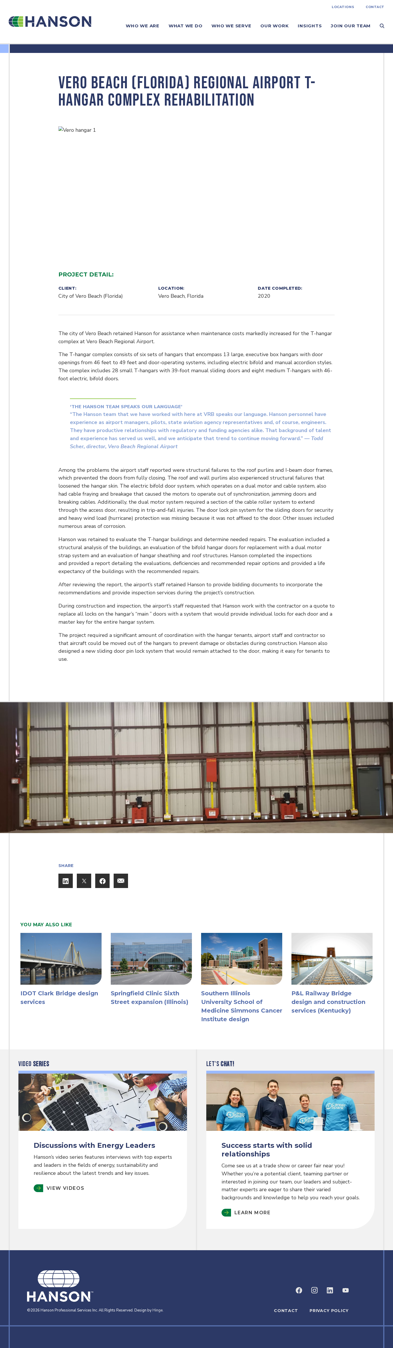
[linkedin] (330, 1290)
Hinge (157, 1310)
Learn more (252, 1212)
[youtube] (345, 1290)
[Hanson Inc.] (50, 21)
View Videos (65, 1188)
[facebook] (299, 1290)
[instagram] (314, 1290)
